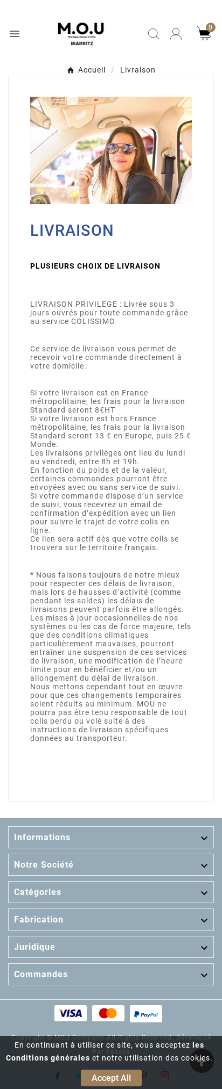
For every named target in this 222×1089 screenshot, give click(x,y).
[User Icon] (176, 34)
